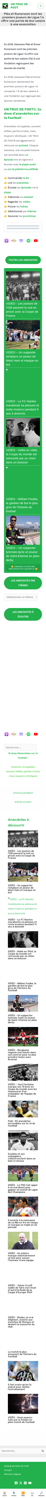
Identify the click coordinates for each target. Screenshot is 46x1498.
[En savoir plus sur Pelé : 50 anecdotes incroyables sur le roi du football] (23, 1109)
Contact (8, 1470)
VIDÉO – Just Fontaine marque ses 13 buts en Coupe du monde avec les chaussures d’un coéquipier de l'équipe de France (22, 1090)
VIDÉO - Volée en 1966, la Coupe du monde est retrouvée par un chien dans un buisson (22, 955)
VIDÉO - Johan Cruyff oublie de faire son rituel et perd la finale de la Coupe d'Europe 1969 (22, 1289)
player (7, 192)
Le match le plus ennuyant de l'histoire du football (22, 1354)
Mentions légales (12, 1474)
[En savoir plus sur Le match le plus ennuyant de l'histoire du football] (23, 1339)
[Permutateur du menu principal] (41, 6)
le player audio (27, 164)
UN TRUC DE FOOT (20, 1466)
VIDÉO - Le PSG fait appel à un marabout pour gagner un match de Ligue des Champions (23, 1188)
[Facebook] (16, 1483)
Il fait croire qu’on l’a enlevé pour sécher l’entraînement (19, 1387)
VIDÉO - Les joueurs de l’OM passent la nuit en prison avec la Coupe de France (21, 854)
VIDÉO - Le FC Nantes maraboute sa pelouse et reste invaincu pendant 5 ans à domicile (22, 923)
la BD (26, 178)
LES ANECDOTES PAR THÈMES (23, 583)
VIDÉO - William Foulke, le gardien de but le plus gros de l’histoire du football (22, 987)
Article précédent (23, 792)
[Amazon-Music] (22, 241)
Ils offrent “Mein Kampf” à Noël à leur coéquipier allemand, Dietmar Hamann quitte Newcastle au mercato (25, 673)
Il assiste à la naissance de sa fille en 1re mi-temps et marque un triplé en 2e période (23, 1224)
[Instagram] (25, 1483)
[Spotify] (29, 241)
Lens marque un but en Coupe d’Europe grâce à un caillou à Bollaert (24, 658)
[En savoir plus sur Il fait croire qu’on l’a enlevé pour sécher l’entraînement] (23, 1371)
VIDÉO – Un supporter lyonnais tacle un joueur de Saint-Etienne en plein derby (22, 1019)
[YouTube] (37, 241)
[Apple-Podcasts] (7, 241)
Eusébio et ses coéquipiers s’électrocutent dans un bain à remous (22, 1157)
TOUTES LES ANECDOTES (23, 259)
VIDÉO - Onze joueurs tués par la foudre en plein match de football (21, 1420)
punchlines (29, 216)
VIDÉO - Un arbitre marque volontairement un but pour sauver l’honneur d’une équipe (21, 1257)
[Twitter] (20, 1483)
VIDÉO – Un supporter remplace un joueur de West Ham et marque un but (22, 889)
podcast (23, 145)
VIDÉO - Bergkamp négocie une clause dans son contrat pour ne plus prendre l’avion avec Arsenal (22, 1055)
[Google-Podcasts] (15, 241)
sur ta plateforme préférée (23, 169)
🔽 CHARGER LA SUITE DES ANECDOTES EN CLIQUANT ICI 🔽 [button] (23, 568)
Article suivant (23, 801)
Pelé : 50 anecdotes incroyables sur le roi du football (21, 1123)
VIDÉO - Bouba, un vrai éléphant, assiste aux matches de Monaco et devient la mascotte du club (21, 1322)
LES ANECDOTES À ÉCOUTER (23, 614)
